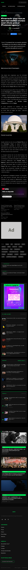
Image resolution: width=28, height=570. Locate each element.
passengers (10, 254)
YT (8, 519)
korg (11, 249)
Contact (3, 548)
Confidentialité (24, 567)
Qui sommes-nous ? (5, 543)
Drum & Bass (3, 534)
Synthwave (21, 256)
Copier (19, 33)
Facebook (14, 33)
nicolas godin (4, 251)
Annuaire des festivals (5, 550)
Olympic (3, 254)
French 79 (15, 246)
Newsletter (3, 553)
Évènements (21, 6)
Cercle (23, 244)
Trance (2, 532)
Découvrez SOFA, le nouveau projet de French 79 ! (7, 214)
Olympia (22, 251)
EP (4, 447)
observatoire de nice (14, 251)
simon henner (23, 254)
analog (7, 244)
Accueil (2, 11)
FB (5, 519)
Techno (2, 527)
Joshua (20, 246)
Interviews (11, 6)
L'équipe (3, 546)
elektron (3, 246)
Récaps (5, 471)
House (2, 529)
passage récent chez (18, 95)
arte (12, 244)
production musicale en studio (17, 168)
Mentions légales (18, 567)
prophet (16, 254)
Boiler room (17, 244)
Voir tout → (22, 360)
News (4, 6)
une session (11, 84)
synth (3, 256)
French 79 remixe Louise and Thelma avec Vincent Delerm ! (6, 207)
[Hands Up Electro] (2, 2)
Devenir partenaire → (7, 561)
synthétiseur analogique (11, 256)
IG (2, 519)
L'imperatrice (17, 249)
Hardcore (3, 536)
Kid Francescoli (5, 249)
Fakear (9, 246)
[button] (2, 2)
